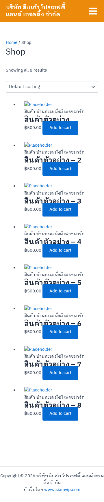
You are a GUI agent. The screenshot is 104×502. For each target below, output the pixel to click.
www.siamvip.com (62, 489)
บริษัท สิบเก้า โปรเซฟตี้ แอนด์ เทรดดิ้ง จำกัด (35, 11)
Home (11, 42)
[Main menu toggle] (93, 11)
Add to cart (60, 127)
